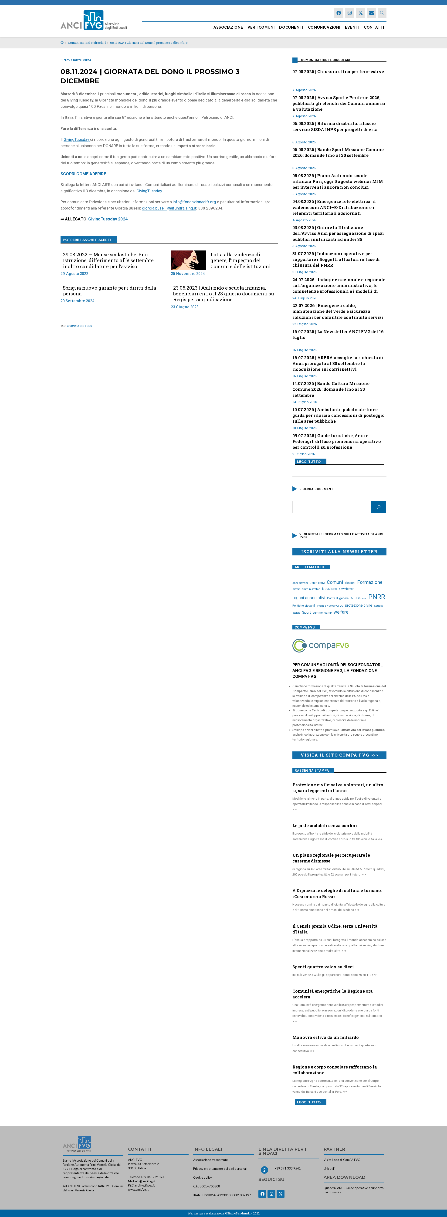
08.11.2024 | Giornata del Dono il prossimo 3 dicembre (149, 43)
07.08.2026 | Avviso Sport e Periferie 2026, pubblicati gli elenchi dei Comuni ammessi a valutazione (338, 103)
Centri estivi (317, 583)
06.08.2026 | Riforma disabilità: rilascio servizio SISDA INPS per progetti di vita (335, 126)
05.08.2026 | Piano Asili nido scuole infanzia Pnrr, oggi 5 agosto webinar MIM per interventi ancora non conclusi (337, 181)
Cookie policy (202, 1177)
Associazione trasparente (210, 1160)
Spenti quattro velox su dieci (323, 967)
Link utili (329, 1168)
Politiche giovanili (303, 605)
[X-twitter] (360, 13)
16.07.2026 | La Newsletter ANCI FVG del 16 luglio (338, 334)
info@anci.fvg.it (145, 1181)
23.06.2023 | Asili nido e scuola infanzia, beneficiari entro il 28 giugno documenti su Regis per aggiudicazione (223, 294)
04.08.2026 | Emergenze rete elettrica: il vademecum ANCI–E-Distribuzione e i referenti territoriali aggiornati (334, 207)
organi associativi (308, 597)
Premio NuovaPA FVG (330, 605)
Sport (306, 612)
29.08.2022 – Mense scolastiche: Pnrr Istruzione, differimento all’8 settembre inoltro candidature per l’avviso (108, 260)
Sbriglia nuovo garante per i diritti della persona (109, 291)
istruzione (329, 589)
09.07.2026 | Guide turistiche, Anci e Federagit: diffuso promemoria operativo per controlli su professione (336, 441)
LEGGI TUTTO (309, 462)
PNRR (376, 597)
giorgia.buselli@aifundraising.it (169, 208)
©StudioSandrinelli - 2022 (242, 1213)
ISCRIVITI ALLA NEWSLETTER (339, 551)
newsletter (346, 589)
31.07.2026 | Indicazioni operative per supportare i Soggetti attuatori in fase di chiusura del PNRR (336, 259)
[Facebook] (338, 13)
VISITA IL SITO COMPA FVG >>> (339, 755)
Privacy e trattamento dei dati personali (220, 1168)
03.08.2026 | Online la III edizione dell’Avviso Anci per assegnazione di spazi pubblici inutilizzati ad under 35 (338, 233)
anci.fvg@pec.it (144, 1185)
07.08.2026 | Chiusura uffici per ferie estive (338, 71)
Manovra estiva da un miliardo (325, 1037)
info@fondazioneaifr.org (194, 201)
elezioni (350, 583)
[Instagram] (349, 13)
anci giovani (300, 583)
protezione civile (358, 605)
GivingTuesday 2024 (108, 218)
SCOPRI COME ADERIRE (84, 173)
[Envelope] (371, 13)
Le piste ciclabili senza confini (324, 825)
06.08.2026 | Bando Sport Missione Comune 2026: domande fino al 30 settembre (338, 152)
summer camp (322, 612)
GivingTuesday (77, 139)
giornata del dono (79, 326)
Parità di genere (338, 598)
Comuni (335, 582)
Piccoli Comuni (358, 598)
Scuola (378, 605)
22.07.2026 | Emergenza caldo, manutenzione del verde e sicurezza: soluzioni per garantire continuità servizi (337, 311)
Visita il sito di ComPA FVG (342, 1160)
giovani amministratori (306, 589)
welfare (341, 612)
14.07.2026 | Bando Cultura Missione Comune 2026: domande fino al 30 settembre (330, 389)
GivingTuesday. (149, 191)
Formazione (370, 582)
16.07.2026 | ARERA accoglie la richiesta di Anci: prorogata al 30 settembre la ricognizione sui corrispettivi (337, 363)
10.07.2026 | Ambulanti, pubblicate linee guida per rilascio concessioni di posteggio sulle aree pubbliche (338, 415)
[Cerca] (378, 507)
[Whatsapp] (264, 1170)
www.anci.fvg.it (138, 1189)
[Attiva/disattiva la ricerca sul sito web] (382, 13)
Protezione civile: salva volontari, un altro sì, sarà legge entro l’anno (337, 787)
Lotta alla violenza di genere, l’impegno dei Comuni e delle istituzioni (240, 260)
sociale (296, 612)
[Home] (62, 43)
